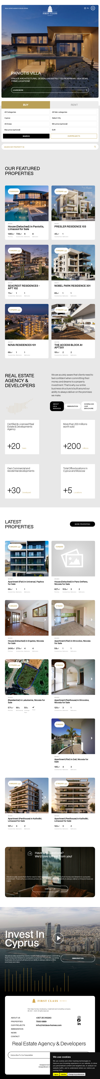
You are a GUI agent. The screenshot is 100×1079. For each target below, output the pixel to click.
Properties (17, 1021)
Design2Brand (43, 1067)
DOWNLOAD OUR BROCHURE (89, 406)
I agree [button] (56, 1074)
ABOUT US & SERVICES (57, 406)
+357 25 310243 (43, 1017)
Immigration (72, 406)
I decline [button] (63, 1074)
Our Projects (74, 136)
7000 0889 (41, 1021)
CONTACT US (50, 889)
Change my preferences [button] (76, 1074)
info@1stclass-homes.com (49, 1025)
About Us (15, 1017)
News (14, 1032)
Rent (74, 105)
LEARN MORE (18, 90)
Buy (25, 105)
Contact (15, 1036)
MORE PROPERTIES (82, 524)
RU (88, 8)
